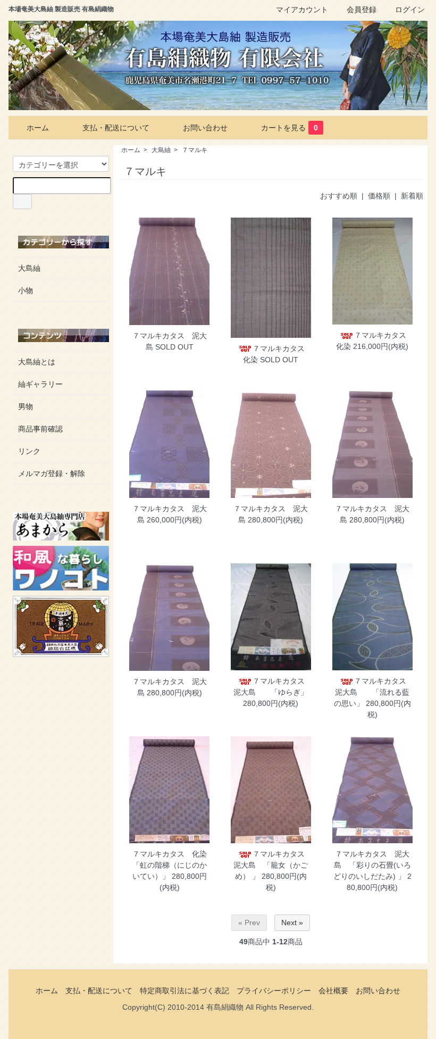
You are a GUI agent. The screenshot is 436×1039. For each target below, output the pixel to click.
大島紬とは (36, 362)
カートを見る (289, 127)
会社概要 (333, 990)
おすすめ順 (338, 196)
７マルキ (194, 150)
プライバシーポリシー (274, 990)
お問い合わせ (205, 127)
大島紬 (161, 150)
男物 (25, 406)
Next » (292, 922)
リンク (29, 451)
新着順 (412, 196)
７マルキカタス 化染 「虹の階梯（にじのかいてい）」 (173, 865)
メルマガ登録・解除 (51, 473)
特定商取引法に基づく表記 (184, 990)
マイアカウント (302, 9)
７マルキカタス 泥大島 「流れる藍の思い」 (374, 692)
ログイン (410, 9)
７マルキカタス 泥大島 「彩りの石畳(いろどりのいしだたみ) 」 (372, 865)
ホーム (38, 127)
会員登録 (361, 9)
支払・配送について (115, 127)
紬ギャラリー (40, 384)
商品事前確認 (40, 429)
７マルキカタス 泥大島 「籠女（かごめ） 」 (272, 865)
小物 (25, 290)
